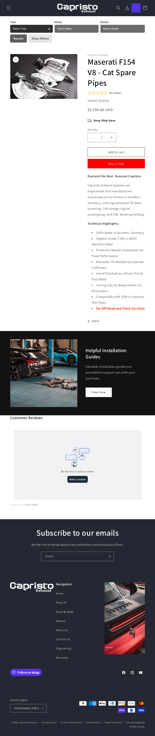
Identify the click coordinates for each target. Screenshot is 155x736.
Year (13, 22)
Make (58, 22)
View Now (99, 392)
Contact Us (63, 639)
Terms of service (113, 722)
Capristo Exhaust (28, 722)
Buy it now (116, 164)
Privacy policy (49, 722)
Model (104, 22)
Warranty (62, 657)
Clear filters (40, 38)
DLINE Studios (137, 726)
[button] (8, 7)
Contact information (71, 722)
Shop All (61, 602)
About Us (62, 630)
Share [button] (95, 321)
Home (60, 593)
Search (18, 38)
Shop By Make (65, 612)
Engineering (63, 648)
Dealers (61, 621)
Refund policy (93, 722)
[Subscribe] (109, 556)
